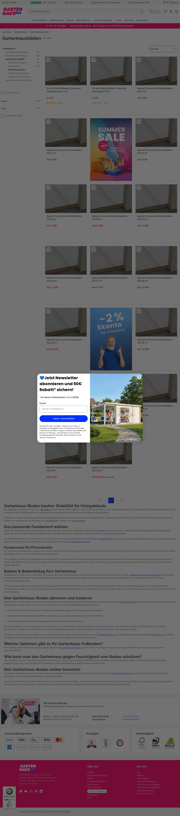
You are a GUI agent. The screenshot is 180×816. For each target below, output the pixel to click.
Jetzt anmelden (64, 418)
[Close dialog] (139, 377)
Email (43, 403)
